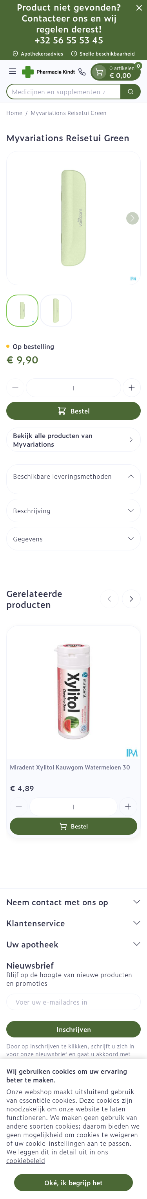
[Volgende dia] (131, 599)
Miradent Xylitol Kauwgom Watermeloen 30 (70, 767)
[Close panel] (139, 8)
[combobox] (63, 91)
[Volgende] (132, 218)
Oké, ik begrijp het (73, 1182)
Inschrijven (73, 1029)
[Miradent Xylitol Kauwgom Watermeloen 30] (73, 692)
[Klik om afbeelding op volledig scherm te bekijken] (73, 218)
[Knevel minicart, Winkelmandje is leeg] (99, 72)
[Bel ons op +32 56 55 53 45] (82, 72)
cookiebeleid (25, 1160)
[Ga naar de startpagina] (48, 72)
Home (14, 113)
